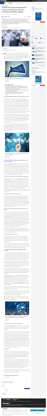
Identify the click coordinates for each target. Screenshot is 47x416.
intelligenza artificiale (8, 276)
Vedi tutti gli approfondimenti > (41, 65)
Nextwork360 (4, 404)
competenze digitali (14, 14)
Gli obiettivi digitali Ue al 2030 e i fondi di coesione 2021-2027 (14, 85)
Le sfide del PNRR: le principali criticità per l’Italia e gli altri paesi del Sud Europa (16, 86)
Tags (7, 401)
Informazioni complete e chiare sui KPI (11, 91)
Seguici (14, 399)
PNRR (25, 56)
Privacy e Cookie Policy (14, 401)
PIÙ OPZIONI (37, 412)
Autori (5, 401)
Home (2, 14)
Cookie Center (29, 401)
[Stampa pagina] (8, 16)
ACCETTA (37, 410)
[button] (2, 3)
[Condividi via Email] (6, 16)
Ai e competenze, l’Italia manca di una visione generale (14, 93)
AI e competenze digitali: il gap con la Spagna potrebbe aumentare (14, 92)
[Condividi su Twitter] (4, 16)
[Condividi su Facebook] (2, 16)
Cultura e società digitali (7, 14)
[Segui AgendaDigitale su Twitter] (18, 399)
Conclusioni (6, 94)
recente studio (10, 163)
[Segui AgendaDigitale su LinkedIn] (17, 399)
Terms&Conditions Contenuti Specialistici (22, 401)
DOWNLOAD (42, 85)
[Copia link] (7, 16)
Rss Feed (10, 401)
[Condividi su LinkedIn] (3, 16)
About (3, 401)
